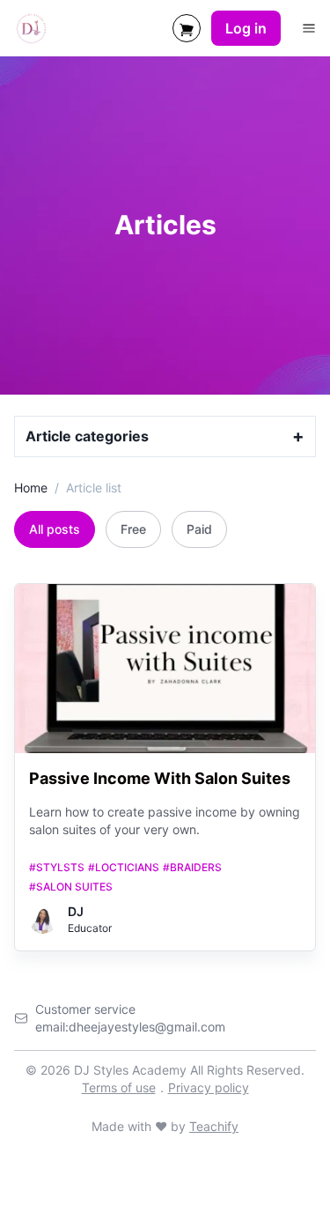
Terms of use (119, 1087)
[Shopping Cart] (186, 28)
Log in (246, 28)
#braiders (192, 867)
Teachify (213, 1126)
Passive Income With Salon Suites (159, 778)
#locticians (123, 867)
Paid (199, 528)
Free (133, 528)
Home (31, 487)
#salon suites (71, 886)
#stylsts (56, 867)
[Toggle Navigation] (308, 28)
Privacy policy (208, 1087)
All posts (54, 528)
